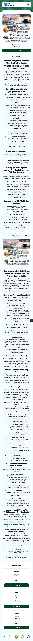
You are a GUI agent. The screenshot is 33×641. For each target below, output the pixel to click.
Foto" (22, 637)
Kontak (29, 637)
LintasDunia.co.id (18, 232)
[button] (28, 4)
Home (4, 637)
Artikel (10, 637)
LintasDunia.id (18, 233)
